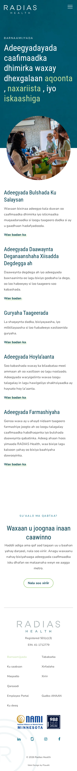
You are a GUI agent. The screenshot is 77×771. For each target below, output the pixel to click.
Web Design (33, 765)
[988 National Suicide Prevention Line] (53, 722)
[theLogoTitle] (20, 9)
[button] (70, 7)
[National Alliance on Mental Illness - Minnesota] (30, 722)
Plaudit (46, 765)
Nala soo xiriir (38, 583)
